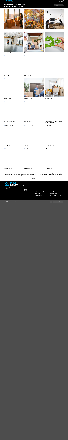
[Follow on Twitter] (9, 188)
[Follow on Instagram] (7, 188)
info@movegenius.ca (23, 186)
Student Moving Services (28, 168)
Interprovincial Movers (28, 98)
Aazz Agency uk (25, 201)
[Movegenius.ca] (8, 1)
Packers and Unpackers (28, 121)
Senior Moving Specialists (8, 145)
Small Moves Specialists (28, 145)
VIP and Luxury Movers (48, 168)
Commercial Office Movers (8, 52)
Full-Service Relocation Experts (29, 75)
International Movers (7, 98)
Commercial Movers (48, 29)
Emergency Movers (7, 75)
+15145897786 (22, 185)
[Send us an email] (10, 188)
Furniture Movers (47, 75)
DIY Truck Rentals (27, 52)
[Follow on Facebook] (5, 188)
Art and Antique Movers (28, 29)
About (36, 185)
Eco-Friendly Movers (48, 52)
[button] (54, 1)
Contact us (36, 187)
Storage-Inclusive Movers (8, 168)
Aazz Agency (29, 201)
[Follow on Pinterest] (12, 188)
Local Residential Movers (48, 98)
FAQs (36, 189)
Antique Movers (37, 193)
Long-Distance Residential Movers (9, 121)
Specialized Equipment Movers (49, 145)
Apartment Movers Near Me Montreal (10, 29)
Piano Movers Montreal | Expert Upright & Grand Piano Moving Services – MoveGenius (53, 122)
